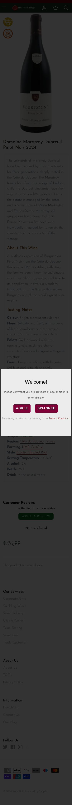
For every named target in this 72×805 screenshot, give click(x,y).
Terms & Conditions (59, 418)
